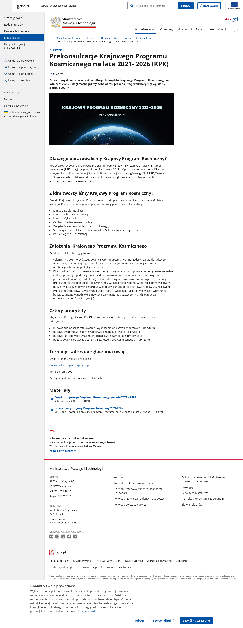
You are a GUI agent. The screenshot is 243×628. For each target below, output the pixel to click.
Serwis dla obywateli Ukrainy (22, 114)
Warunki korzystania (159, 560)
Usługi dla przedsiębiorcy (24, 67)
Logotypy (187, 487)
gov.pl (61, 553)
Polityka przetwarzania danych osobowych (140, 498)
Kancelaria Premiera (16, 31)
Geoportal (182, 560)
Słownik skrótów (192, 504)
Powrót (57, 50)
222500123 (56, 514)
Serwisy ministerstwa (195, 493)
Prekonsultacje (144, 38)
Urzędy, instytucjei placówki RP (15, 46)
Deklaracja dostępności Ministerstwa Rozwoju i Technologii (205, 479)
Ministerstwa (12, 38)
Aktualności (184, 29)
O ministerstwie (145, 29)
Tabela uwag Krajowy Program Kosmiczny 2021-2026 (109, 409)
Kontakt (223, 29)
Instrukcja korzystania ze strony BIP (204, 498)
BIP (118, 560)
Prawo (127, 38)
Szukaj (186, 6)
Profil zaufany (11, 92)
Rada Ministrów (13, 24)
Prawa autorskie (133, 560)
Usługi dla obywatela (21, 60)
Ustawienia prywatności (116, 567)
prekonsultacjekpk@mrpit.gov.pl (69, 365)
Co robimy (166, 29)
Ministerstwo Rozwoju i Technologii (76, 38)
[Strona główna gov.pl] (50, 38)
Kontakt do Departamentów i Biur (135, 483)
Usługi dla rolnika (19, 80)
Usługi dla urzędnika (20, 74)
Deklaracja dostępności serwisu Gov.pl (73, 567)
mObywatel (210, 6)
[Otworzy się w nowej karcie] (51, 536)
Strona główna (16, 18)
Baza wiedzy (11, 99)
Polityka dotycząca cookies (130, 504)
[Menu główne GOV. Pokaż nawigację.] (6, 6)
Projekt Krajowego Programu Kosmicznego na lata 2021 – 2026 (95, 398)
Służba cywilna (82, 560)
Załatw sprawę (205, 29)
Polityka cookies (59, 560)
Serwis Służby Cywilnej (16, 105)
